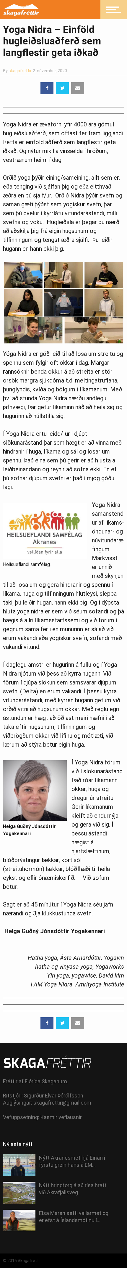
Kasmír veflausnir (61, 1117)
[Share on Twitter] (62, 88)
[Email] (77, 88)
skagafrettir (20, 70)
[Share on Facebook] (46, 88)
